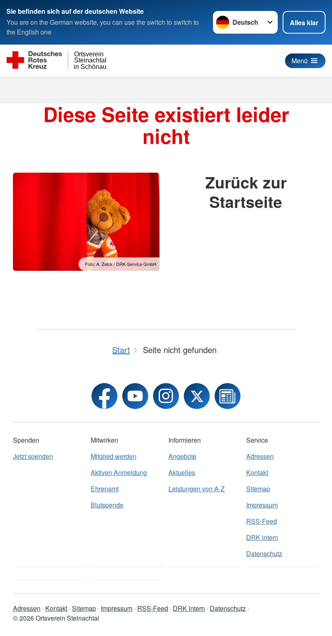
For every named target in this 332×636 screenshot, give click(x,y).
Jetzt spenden (33, 456)
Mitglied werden (113, 456)
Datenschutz (264, 553)
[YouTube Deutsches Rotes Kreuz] (135, 396)
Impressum (262, 505)
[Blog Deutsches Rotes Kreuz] (227, 396)
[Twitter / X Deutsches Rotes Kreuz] (197, 396)
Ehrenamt (105, 488)
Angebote (182, 456)
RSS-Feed (261, 521)
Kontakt (257, 472)
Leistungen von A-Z (196, 488)
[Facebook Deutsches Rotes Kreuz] (104, 396)
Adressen (260, 456)
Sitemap (258, 488)
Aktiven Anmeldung (119, 472)
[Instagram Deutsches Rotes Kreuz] (166, 396)
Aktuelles (181, 472)
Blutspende (107, 505)
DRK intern (262, 537)
